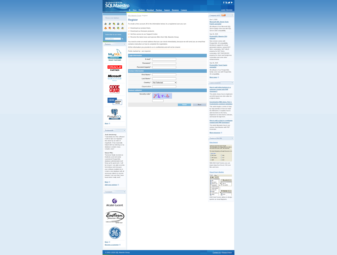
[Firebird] (105, 29)
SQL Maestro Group (134, 15)
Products (142, 10)
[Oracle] (109, 29)
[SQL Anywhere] (114, 29)
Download (150, 10)
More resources (215, 132)
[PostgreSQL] (118, 25)
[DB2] (118, 29)
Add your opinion (111, 185)
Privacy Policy (227, 252)
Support (167, 10)
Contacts (184, 10)
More (106, 123)
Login (223, 10)
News (135, 10)
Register (229, 10)
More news (213, 77)
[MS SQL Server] (114, 25)
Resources (175, 10)
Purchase (159, 10)
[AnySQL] (105, 25)
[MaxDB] (122, 29)
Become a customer (112, 245)
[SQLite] (122, 25)
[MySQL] (109, 25)
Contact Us (217, 252)
